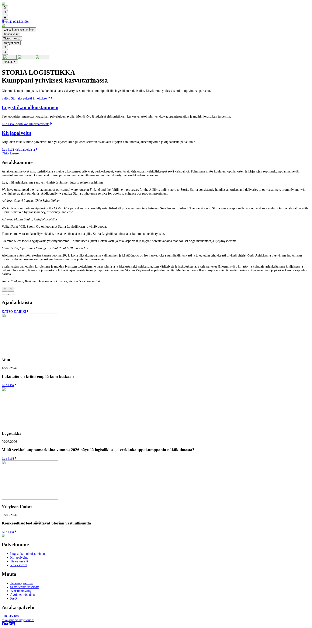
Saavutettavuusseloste (24, 587)
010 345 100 (10, 616)
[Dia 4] (13, 294)
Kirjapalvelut (10, 34)
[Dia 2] (6, 294)
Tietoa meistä (11, 38)
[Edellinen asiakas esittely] (5, 289)
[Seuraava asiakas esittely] (11, 289)
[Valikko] (5, 17)
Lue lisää (8, 385)
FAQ (13, 598)
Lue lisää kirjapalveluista (18, 149)
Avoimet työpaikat (22, 594)
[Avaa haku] (5, 8)
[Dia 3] (10, 294)
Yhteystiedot (11, 43)
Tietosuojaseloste (21, 583)
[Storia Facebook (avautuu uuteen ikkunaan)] (3, 624)
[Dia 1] (3, 294)
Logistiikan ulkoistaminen (18, 29)
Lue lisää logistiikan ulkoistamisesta (25, 124)
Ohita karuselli (11, 153)
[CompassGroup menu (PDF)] (13, 624)
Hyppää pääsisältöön (16, 21)
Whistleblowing (20, 591)
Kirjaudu (8, 61)
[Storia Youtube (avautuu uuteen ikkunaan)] (6, 624)
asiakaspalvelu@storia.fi (18, 620)
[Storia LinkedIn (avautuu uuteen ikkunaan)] (10, 624)
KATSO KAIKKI (14, 311)
